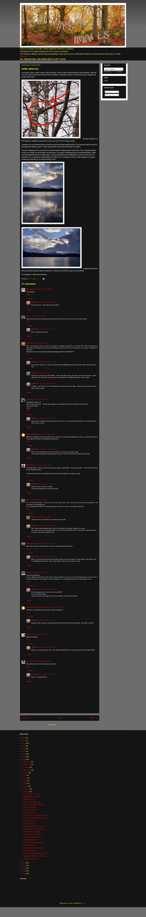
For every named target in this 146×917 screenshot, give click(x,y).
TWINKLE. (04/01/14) (30, 850)
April (25, 783)
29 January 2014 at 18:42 (38, 316)
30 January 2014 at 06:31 (48, 556)
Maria (28, 634)
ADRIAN (23, 56)
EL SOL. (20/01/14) (29, 823)
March (26, 786)
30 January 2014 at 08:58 (48, 589)
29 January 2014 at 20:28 (48, 362)
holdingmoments (32, 543)
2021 (24, 740)
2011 (23, 868)
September (27, 770)
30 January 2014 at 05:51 (46, 543)
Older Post (94, 718)
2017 (24, 751)
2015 (24, 757)
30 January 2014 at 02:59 (43, 516)
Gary (27, 572)
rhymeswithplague (32, 434)
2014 (24, 759)
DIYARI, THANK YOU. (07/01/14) (33, 848)
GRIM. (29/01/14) (28, 799)
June (25, 778)
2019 (24, 746)
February (27, 789)
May (25, 780)
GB (32, 372)
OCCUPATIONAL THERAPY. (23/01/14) (35, 815)
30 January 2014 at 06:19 (48, 418)
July (25, 775)
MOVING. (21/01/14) (29, 821)
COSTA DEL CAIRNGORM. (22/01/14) (35, 818)
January (26, 791)
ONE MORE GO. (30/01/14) (32, 796)
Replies (30, 298)
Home (60, 718)
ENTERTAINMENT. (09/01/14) (32, 842)
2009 (24, 873)
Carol (28, 343)
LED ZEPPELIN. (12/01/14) (31, 834)
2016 (24, 754)
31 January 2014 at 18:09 (39, 634)
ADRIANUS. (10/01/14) (30, 840)
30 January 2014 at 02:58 (38, 500)
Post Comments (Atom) (64, 724)
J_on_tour (29, 661)
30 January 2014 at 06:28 (48, 525)
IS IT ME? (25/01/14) (30, 810)
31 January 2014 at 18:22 (48, 647)
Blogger (83, 903)
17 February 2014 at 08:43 (42, 661)
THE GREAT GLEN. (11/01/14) (33, 837)
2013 (24, 863)
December (27, 762)
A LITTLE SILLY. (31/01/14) (31, 794)
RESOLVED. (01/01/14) (30, 858)
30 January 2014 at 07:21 (38, 572)
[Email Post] (43, 279)
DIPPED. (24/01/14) (29, 813)
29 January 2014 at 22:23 (47, 434)
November (27, 764)
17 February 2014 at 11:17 (48, 674)
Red (27, 500)
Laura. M (29, 399)
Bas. (27, 316)
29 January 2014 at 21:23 (41, 399)
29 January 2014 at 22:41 (43, 465)
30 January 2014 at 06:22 (48, 449)
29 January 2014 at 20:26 (48, 329)
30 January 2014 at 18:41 (55, 607)
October (26, 767)
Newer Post (26, 718)
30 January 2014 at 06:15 (48, 383)
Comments (110, 95)
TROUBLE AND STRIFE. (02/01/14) (34, 856)
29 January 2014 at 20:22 (38, 343)
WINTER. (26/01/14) (29, 807)
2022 (24, 738)
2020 (24, 743)
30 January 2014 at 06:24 (48, 484)
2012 (24, 865)
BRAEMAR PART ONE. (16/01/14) (34, 829)
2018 (24, 748)
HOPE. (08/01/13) (29, 845)
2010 (24, 871)
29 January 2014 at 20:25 (48, 302)
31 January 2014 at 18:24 (48, 620)
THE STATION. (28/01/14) (31, 802)
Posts (108, 92)
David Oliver (30, 465)
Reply (28, 294)
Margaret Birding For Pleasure (36, 607)
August (26, 772)
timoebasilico (30, 289)
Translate (119, 71)
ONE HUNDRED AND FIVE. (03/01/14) (35, 853)
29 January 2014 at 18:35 (44, 289)
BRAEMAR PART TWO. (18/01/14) (34, 826)
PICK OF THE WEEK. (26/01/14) (33, 804)
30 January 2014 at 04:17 (42, 372)
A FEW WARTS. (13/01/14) (31, 831)
